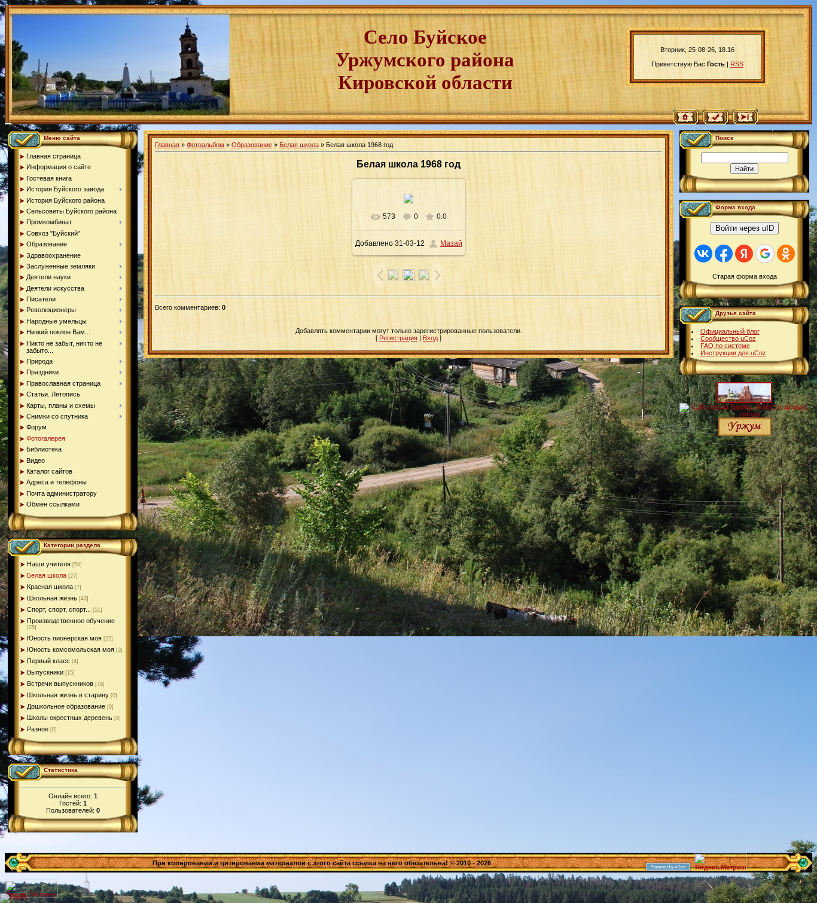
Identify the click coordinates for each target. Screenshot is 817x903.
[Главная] (685, 122)
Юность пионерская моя (64, 638)
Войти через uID (744, 228)
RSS (736, 64)
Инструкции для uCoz (733, 352)
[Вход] (745, 122)
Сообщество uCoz (728, 338)
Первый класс (48, 660)
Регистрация (398, 337)
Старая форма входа (744, 276)
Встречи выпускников (60, 683)
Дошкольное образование (66, 706)
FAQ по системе (725, 345)
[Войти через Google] (765, 253)
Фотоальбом (205, 144)
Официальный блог (730, 331)
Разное (37, 729)
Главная (167, 144)
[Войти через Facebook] (724, 254)
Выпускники (45, 672)
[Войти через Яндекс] (744, 254)
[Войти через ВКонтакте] (703, 254)
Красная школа (50, 586)
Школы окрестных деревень (69, 717)
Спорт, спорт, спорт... (59, 609)
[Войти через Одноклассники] (786, 254)
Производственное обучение (71, 620)
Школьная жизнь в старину (68, 694)
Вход (430, 337)
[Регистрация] (715, 122)
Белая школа (46, 575)
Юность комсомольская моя (70, 649)
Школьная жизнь (52, 598)
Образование (251, 144)
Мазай (451, 243)
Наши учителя (49, 564)
